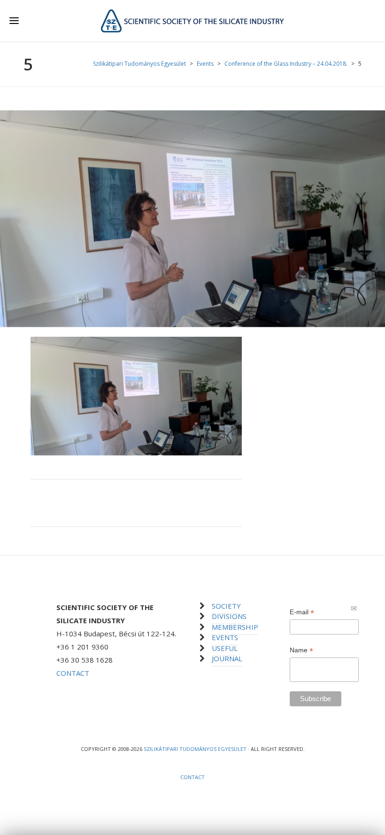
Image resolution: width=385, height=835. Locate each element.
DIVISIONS (229, 616)
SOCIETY (226, 606)
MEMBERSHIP (235, 627)
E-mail (302, 612)
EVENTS (225, 637)
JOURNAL (227, 658)
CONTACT (72, 673)
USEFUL (225, 648)
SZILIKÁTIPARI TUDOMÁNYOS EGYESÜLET (195, 748)
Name (301, 650)
